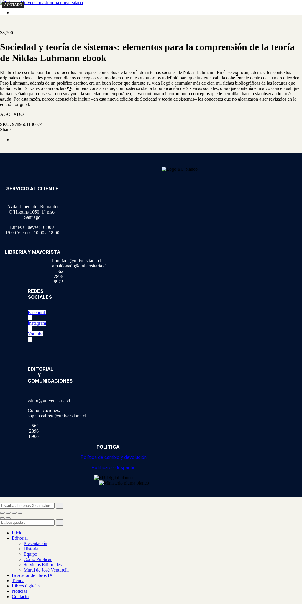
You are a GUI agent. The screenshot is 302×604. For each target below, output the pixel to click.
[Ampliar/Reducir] (2, 513)
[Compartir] (14, 513)
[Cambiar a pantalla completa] (8, 513)
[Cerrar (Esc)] (20, 513)
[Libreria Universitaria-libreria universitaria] (41, 2)
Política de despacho (113, 467)
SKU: (5, 124)
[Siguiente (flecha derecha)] (8, 518)
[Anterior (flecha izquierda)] (2, 518)
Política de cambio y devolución (114, 457)
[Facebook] (13, 139)
